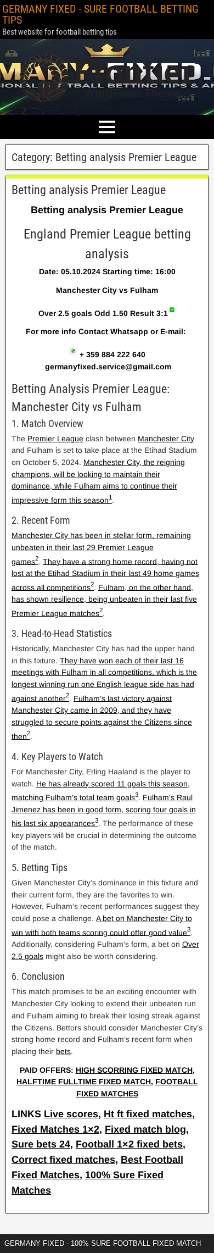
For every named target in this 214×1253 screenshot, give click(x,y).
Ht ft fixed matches (148, 1113)
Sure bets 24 (41, 1144)
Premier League (55, 438)
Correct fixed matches (63, 1159)
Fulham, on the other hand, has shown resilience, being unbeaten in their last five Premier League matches (104, 600)
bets (63, 1051)
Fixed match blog (145, 1129)
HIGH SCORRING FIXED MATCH (134, 1070)
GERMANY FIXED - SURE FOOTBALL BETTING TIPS (100, 14)
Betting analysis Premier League (89, 190)
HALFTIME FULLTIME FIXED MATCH (83, 1081)
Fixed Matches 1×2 (55, 1129)
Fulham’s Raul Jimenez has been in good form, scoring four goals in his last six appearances (104, 810)
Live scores (71, 1113)
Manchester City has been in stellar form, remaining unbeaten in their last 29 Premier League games (101, 548)
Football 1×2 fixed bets (129, 1144)
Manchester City (166, 438)
